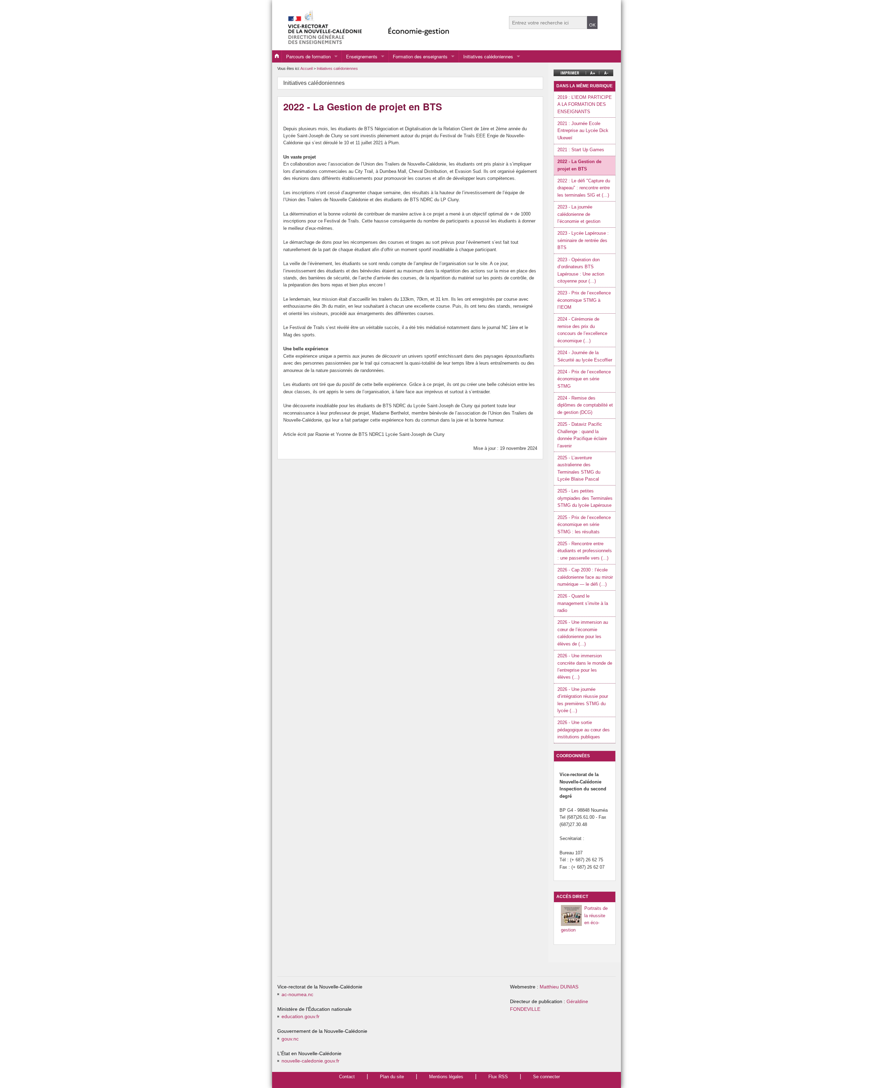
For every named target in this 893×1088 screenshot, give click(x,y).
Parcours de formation (308, 56)
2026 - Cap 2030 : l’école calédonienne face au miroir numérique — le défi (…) (585, 577)
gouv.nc (290, 1039)
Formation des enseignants (420, 56)
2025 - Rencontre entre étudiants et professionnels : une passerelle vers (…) (584, 551)
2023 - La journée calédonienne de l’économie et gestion (578, 214)
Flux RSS (498, 1076)
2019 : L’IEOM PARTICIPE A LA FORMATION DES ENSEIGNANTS (584, 104)
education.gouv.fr (301, 1016)
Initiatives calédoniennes (488, 56)
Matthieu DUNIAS (559, 987)
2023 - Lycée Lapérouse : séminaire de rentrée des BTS (583, 240)
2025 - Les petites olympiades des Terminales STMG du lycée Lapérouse (585, 498)
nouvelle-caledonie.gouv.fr (310, 1061)
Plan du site (392, 1076)
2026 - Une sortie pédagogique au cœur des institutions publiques (583, 729)
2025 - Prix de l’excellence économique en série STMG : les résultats (584, 524)
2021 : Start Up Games (580, 149)
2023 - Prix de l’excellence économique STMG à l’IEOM (584, 300)
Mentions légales (446, 1076)
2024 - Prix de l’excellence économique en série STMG (584, 379)
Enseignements (361, 56)
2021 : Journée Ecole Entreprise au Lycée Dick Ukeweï (582, 130)
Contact (347, 1076)
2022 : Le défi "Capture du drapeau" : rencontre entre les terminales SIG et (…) (583, 188)
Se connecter (546, 1076)
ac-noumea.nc (297, 994)
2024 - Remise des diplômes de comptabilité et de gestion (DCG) (585, 405)
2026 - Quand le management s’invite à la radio (582, 603)
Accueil (306, 68)
